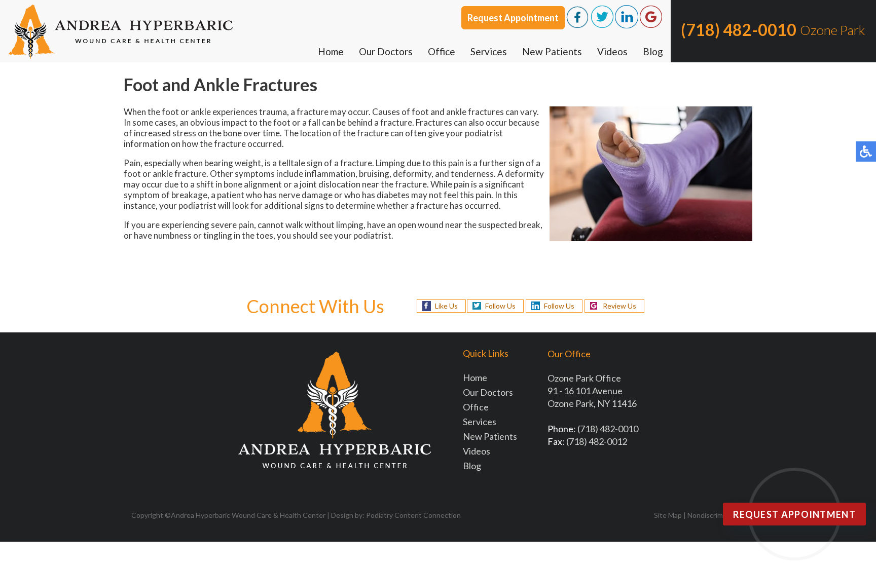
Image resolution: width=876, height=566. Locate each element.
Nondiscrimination (716, 515)
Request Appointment (513, 17)
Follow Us (500, 305)
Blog (653, 51)
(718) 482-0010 (738, 30)
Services (488, 51)
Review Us (619, 305)
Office (441, 51)
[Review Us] (651, 25)
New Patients (552, 51)
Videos (612, 51)
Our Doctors (386, 51)
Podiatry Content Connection (413, 515)
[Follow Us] (602, 25)
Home (331, 51)
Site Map (668, 515)
